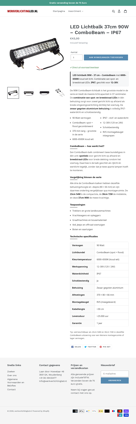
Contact (11, 389)
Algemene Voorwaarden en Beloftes (15, 382)
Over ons (11, 375)
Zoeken (11, 371)
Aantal (74, 52)
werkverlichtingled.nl (23, 411)
